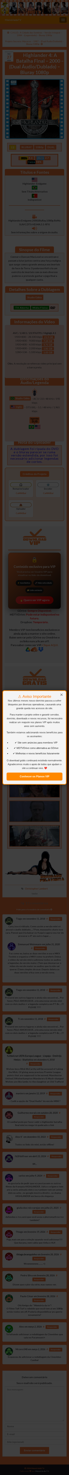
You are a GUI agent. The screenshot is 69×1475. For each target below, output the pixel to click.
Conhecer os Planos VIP (34, 776)
